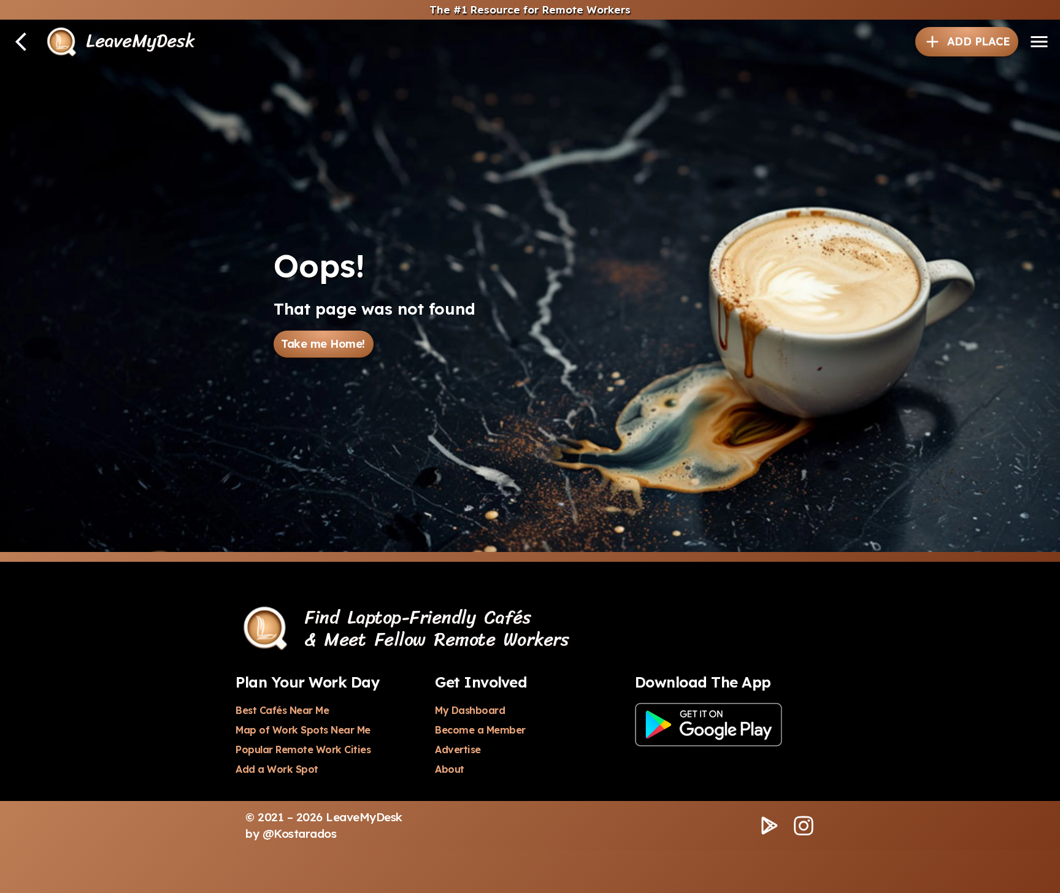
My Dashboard (470, 710)
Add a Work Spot (277, 769)
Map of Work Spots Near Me (303, 730)
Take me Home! (323, 344)
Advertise (458, 749)
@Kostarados (300, 833)
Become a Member (480, 730)
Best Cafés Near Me (282, 710)
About (449, 769)
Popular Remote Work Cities (303, 749)
